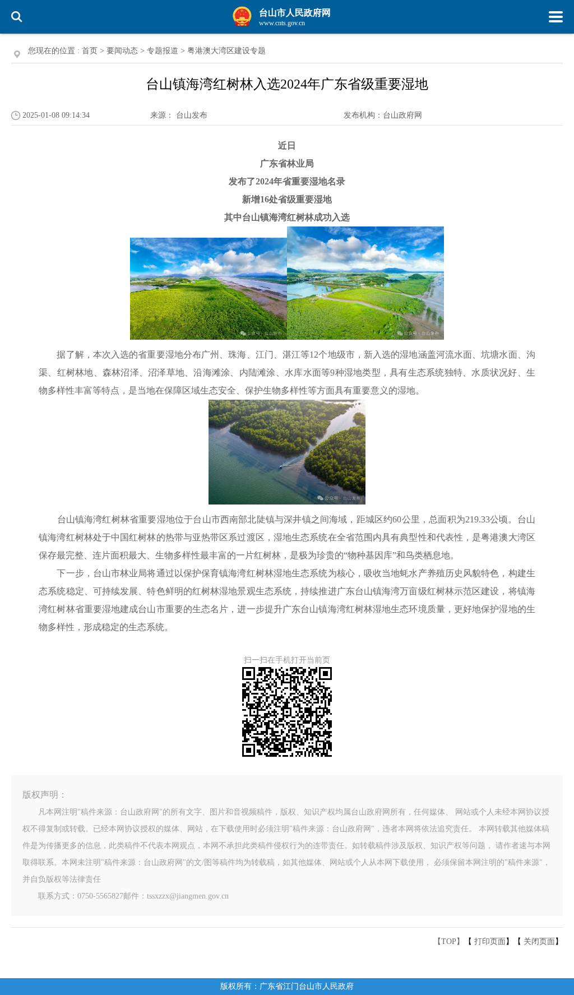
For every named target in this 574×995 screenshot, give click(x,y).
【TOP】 (448, 941)
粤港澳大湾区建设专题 (226, 51)
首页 (90, 51)
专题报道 (162, 51)
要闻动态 (122, 51)
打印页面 (490, 941)
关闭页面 (539, 941)
